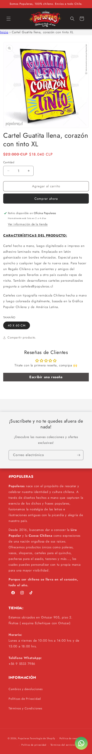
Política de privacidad (33, 744)
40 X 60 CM (16, 325)
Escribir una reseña (45, 377)
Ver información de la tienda (28, 224)
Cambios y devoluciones (26, 689)
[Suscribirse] (78, 455)
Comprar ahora (46, 198)
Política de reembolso (72, 738)
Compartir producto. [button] (21, 337)
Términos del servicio (62, 744)
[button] (8, 18)
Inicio (4, 32)
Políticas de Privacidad (25, 699)
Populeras (23, 738)
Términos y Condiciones (25, 708)
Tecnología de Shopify (42, 738)
